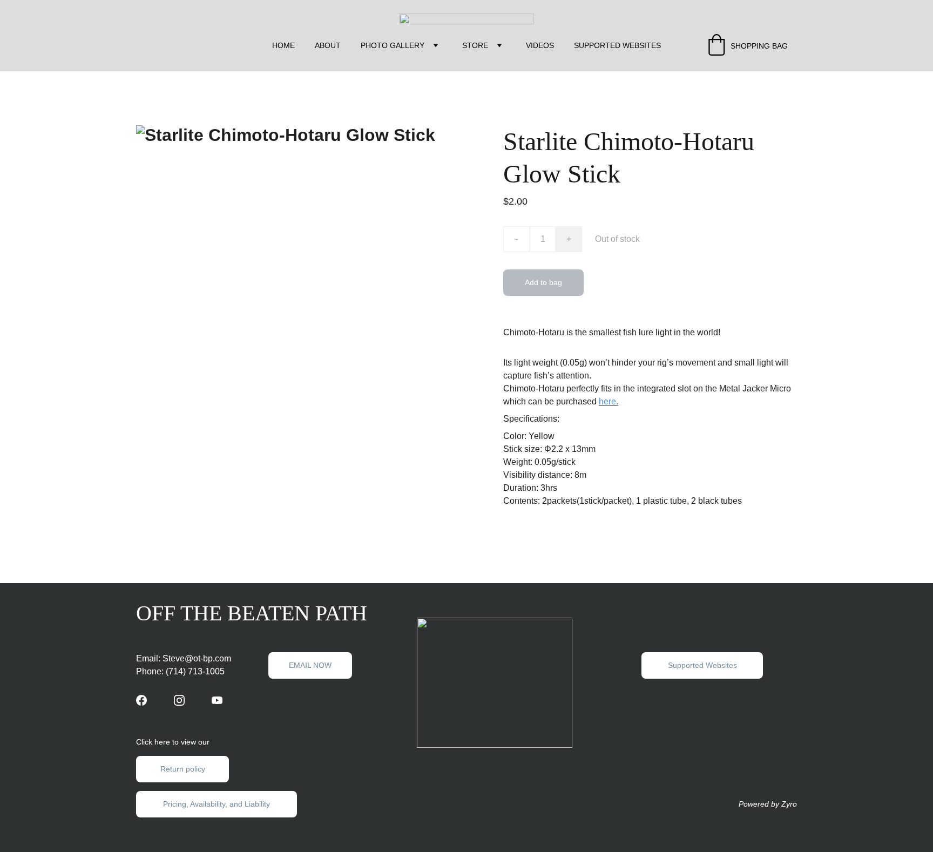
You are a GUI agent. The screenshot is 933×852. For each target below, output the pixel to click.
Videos (540, 45)
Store (475, 45)
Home (283, 45)
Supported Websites (617, 45)
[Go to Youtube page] (217, 700)
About (328, 45)
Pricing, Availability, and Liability (216, 804)
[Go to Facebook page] (141, 700)
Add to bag (543, 282)
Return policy (182, 769)
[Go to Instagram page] (179, 700)
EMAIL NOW (310, 665)
